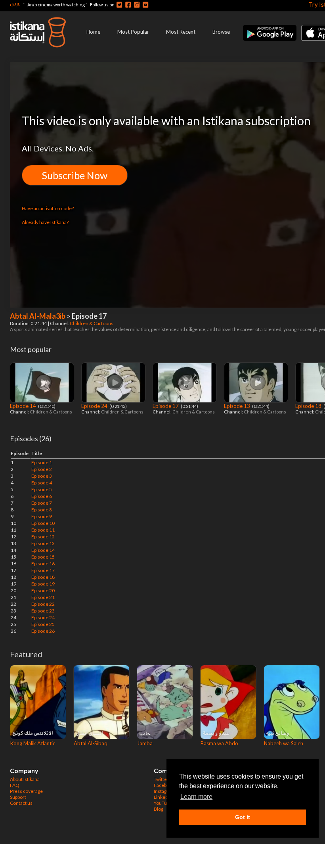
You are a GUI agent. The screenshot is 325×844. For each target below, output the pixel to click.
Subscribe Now (74, 175)
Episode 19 (43, 584)
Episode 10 (43, 523)
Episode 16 (43, 563)
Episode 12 (43, 537)
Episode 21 (43, 597)
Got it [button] (242, 817)
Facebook (164, 785)
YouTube (163, 803)
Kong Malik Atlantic (32, 743)
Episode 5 (41, 489)
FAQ (14, 785)
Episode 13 (237, 406)
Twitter (161, 779)
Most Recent (180, 32)
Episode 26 (43, 631)
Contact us (21, 803)
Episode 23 (43, 611)
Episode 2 (41, 469)
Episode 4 (41, 483)
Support (18, 797)
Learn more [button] (196, 796)
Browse (221, 32)
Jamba (145, 743)
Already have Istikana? (45, 222)
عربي (15, 3)
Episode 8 (41, 510)
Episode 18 (309, 406)
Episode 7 (41, 503)
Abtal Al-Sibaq (90, 743)
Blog (158, 809)
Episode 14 (23, 406)
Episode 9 (41, 516)
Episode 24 (95, 406)
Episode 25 (43, 624)
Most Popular (133, 32)
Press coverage (26, 791)
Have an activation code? (48, 208)
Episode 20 (43, 590)
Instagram (164, 791)
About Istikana (25, 779)
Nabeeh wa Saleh (283, 743)
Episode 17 (166, 406)
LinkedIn (163, 797)
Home (93, 32)
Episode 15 (43, 557)
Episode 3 (41, 476)
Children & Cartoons (92, 323)
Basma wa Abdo (219, 743)
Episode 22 (43, 604)
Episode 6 (41, 496)
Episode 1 (41, 462)
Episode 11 (43, 530)
